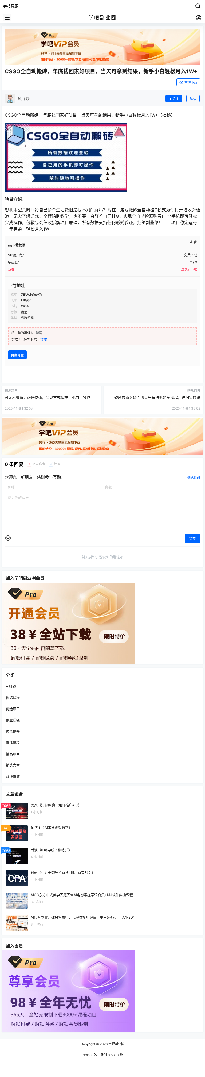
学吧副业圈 (116, 1044)
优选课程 (13, 697)
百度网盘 (17, 355)
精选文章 (13, 765)
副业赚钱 (13, 720)
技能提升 (13, 731)
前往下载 (190, 83)
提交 (192, 539)
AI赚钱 (11, 686)
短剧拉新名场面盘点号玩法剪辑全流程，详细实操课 (157, 397)
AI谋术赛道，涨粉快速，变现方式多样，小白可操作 (47, 397)
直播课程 (13, 742)
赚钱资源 (13, 776)
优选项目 (13, 709)
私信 (193, 99)
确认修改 (193, 477)
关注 (175, 99)
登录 (44, 339)
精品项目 (13, 754)
